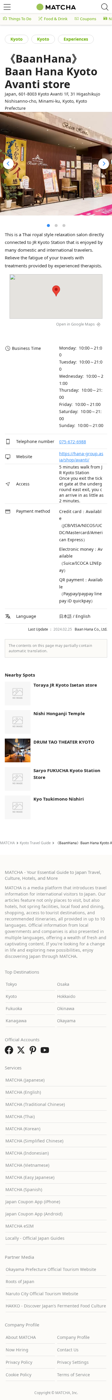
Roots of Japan (20, 1281)
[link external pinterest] (34, 1052)
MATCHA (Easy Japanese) (29, 1177)
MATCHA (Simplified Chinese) (34, 1141)
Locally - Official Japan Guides (35, 1238)
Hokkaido (66, 996)
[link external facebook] (10, 1052)
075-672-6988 (72, 442)
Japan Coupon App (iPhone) (32, 1201)
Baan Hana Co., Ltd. (91, 629)
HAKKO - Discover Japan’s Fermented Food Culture (56, 1306)
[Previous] (8, 163)
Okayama (66, 1020)
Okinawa (65, 1008)
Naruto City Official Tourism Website (42, 1293)
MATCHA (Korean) (22, 1128)
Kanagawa (16, 1020)
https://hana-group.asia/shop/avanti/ (81, 457)
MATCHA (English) (23, 1092)
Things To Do (19, 18)
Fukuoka (14, 1008)
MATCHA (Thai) (20, 1116)
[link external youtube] (46, 1052)
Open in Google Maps (75, 324)
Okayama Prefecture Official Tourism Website (51, 1269)
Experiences (76, 39)
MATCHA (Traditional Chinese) (35, 1104)
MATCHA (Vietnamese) (27, 1165)
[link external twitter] (22, 1052)
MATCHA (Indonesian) (27, 1153)
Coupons (88, 18)
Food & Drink (55, 18)
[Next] (103, 163)
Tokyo (11, 984)
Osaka (63, 984)
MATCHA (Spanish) (23, 1189)
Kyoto (16, 39)
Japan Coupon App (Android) (33, 1214)
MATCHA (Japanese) (25, 1080)
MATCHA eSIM (19, 1226)
